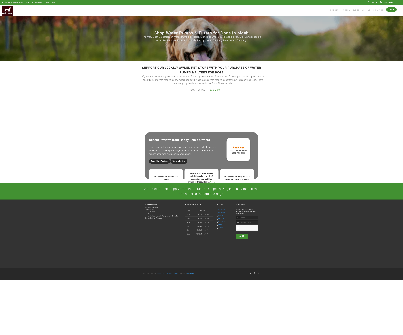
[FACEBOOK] (368, 2)
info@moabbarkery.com (153, 214)
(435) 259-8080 (150, 212)
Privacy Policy (161, 273)
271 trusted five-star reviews (238, 152)
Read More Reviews (159, 161)
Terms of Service (172, 273)
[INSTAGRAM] (373, 2)
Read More (214, 90)
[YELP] (377, 2)
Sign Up (242, 236)
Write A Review (179, 161)
